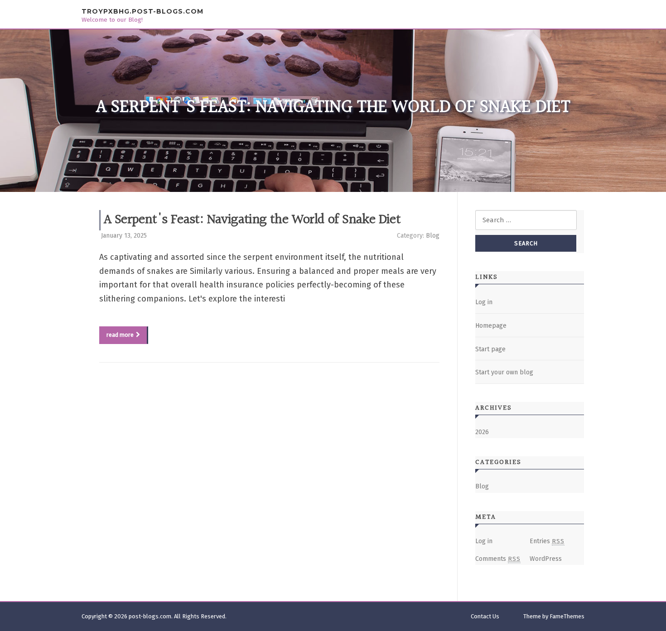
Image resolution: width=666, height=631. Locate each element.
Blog (432, 235)
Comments (498, 559)
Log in (483, 302)
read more (120, 334)
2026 (482, 432)
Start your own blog (504, 372)
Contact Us (485, 616)
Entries (547, 541)
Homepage (491, 326)
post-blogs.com (150, 616)
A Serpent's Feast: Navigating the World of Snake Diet (252, 220)
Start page (490, 349)
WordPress (546, 559)
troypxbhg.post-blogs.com (142, 11)
